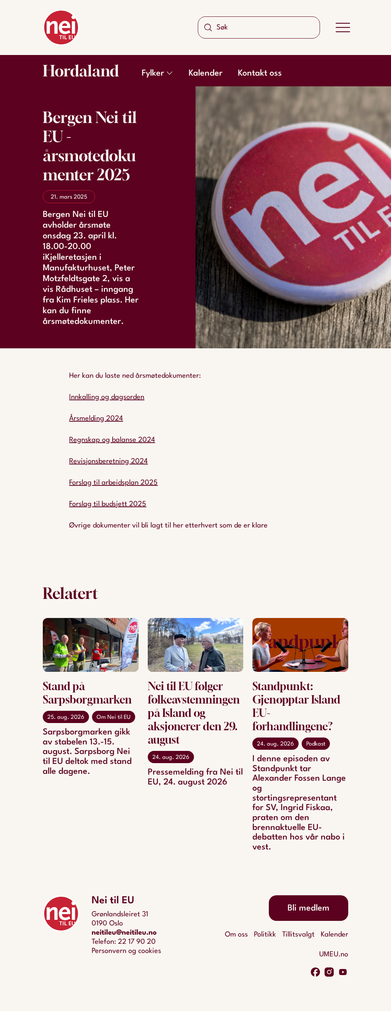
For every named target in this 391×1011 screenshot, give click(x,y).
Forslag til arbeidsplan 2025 (113, 482)
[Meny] (343, 27)
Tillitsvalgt (298, 934)
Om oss (236, 934)
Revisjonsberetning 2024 (108, 461)
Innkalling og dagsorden (106, 397)
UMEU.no (333, 954)
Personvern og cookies (126, 951)
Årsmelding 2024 (96, 418)
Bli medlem (309, 908)
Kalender (206, 73)
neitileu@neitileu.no (124, 932)
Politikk (265, 934)
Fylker (153, 73)
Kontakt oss (260, 73)
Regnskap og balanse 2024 (112, 440)
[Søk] (208, 27)
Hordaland (81, 70)
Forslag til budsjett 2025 (107, 504)
